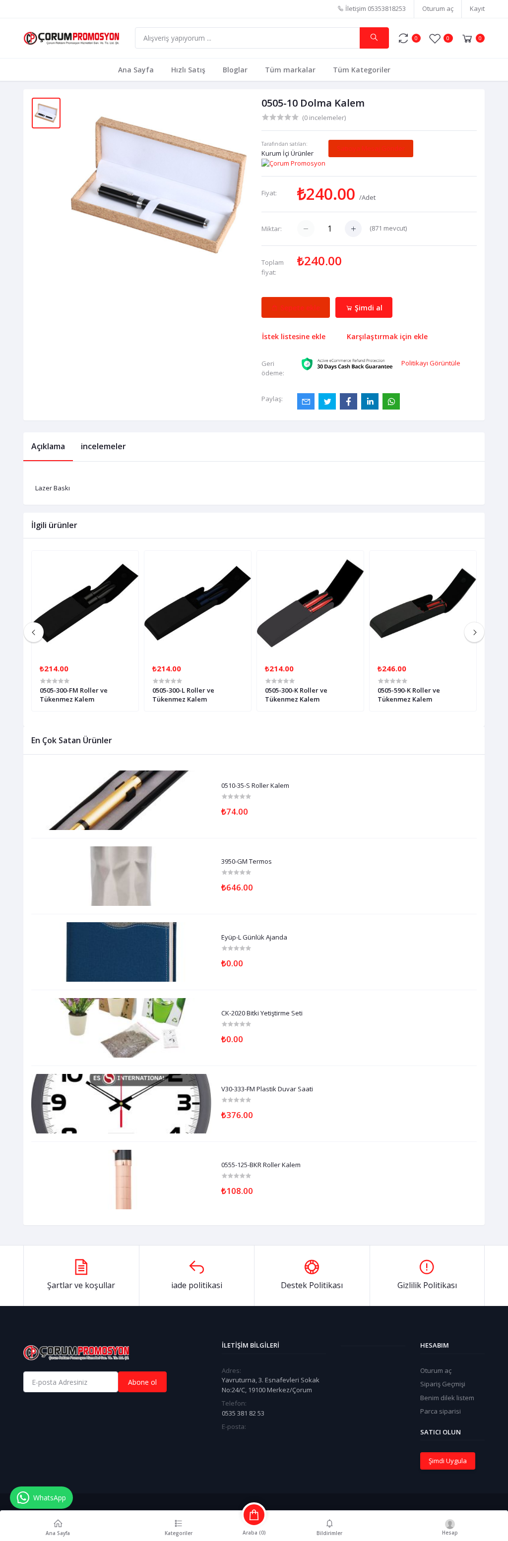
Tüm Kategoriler (361, 69)
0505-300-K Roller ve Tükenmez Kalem (296, 695)
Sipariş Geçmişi (442, 1383)
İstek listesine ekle (293, 336)
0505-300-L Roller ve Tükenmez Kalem (183, 695)
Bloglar (235, 69)
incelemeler (103, 446)
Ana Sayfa (136, 69)
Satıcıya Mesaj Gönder (371, 148)
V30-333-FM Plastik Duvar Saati (267, 1089)
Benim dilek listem (447, 1397)
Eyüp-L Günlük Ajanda (254, 938)
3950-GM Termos (246, 862)
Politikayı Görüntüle (430, 362)
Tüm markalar (290, 69)
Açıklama (48, 446)
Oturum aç (437, 8)
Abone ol (142, 1382)
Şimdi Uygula (448, 1460)
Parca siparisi (440, 1411)
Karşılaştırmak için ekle (387, 336)
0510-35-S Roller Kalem (255, 786)
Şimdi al (367, 307)
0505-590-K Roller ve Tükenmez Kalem (409, 695)
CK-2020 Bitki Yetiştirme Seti (262, 1013)
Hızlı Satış (188, 69)
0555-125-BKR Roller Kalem (261, 1165)
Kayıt (477, 8)
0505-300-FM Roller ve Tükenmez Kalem (74, 695)
